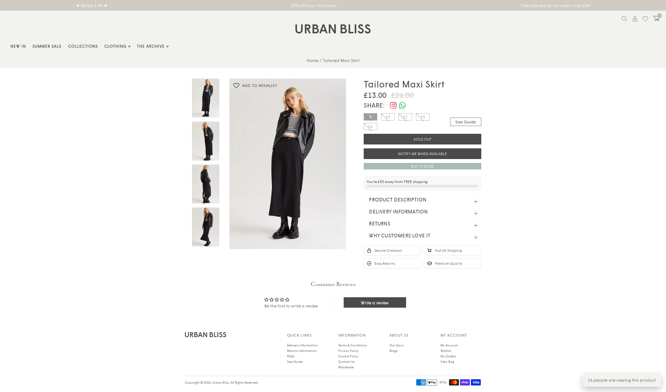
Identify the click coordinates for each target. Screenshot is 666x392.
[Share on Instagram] (393, 105)
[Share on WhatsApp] (402, 105)
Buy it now (422, 166)
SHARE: (374, 105)
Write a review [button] (375, 302)
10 (388, 116)
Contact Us (346, 361)
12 (405, 116)
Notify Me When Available (422, 153)
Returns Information (302, 351)
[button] (656, 18)
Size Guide (465, 121)
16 (370, 126)
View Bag (447, 361)
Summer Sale (47, 46)
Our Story (396, 345)
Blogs (393, 351)
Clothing (115, 46)
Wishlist (445, 351)
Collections (83, 46)
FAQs (290, 356)
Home (312, 60)
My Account (449, 345)
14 (422, 116)
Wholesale (346, 367)
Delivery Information (302, 345)
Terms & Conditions (352, 345)
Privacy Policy (348, 351)
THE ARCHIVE (151, 46)
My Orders (448, 356)
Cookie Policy (348, 356)
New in (18, 46)
